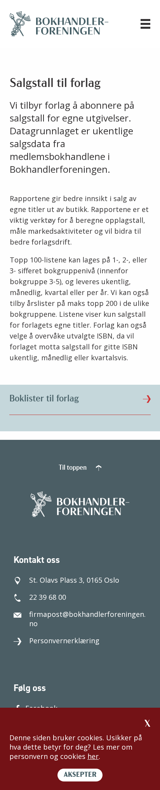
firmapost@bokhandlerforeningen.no (87, 618)
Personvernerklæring (64, 640)
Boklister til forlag (44, 399)
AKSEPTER (80, 775)
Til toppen (73, 468)
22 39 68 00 (47, 597)
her (93, 756)
